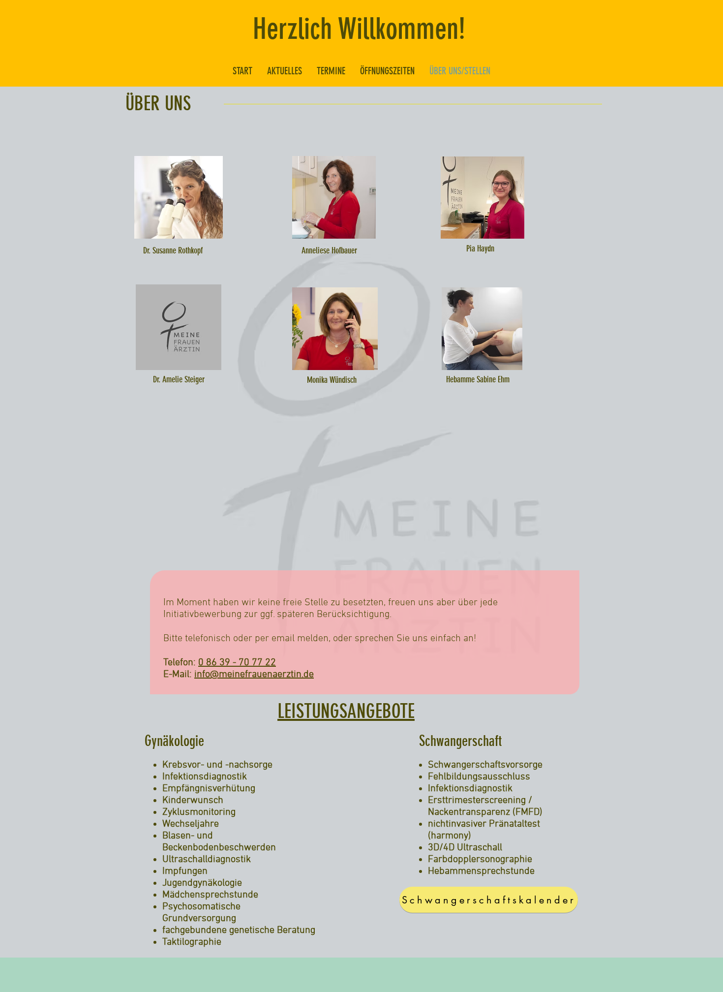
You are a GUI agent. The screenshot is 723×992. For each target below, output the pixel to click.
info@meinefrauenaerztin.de (254, 675)
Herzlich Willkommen (355, 28)
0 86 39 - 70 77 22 (237, 663)
